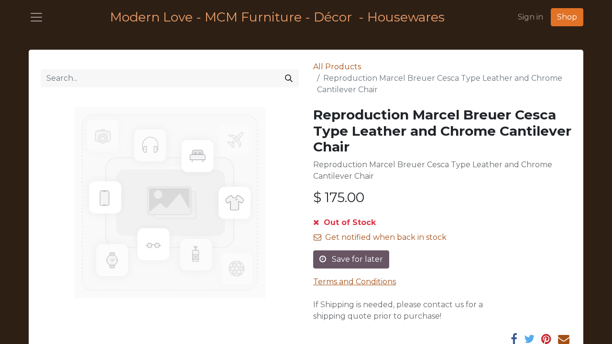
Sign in (530, 17)
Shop (567, 17)
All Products (337, 66)
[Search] (289, 78)
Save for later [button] (356, 259)
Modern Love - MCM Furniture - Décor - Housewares (277, 17)
